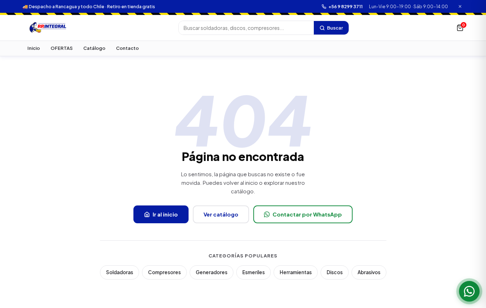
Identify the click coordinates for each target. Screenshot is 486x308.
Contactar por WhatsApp (307, 214)
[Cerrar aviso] (460, 6)
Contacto (127, 48)
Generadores (211, 272)
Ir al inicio (165, 214)
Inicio (33, 48)
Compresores (164, 272)
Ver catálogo (221, 214)
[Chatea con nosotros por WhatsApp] (469, 291)
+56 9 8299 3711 (345, 6)
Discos (335, 272)
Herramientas (296, 272)
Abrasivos (369, 272)
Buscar (335, 28)
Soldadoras (119, 272)
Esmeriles (253, 272)
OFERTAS (62, 48)
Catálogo (94, 48)
